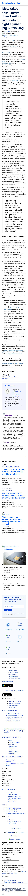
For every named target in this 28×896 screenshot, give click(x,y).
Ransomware (13, 746)
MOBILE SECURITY (8, 681)
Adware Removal (13, 705)
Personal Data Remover (13, 720)
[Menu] (25, 3)
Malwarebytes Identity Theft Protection (12, 363)
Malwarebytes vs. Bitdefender (13, 808)
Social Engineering (14, 742)
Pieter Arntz (7, 31)
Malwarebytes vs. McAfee (12, 810)
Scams (8, 654)
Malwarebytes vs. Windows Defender (15, 813)
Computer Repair (10, 760)
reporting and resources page (14, 353)
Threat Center (20, 629)
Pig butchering (6, 52)
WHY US (4, 805)
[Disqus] (14, 431)
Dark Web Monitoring (14, 703)
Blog (10, 740)
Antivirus (11, 750)
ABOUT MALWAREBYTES (9, 789)
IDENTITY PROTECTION (9, 710)
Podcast (8, 641)
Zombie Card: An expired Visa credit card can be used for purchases (13, 471)
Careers (10, 792)
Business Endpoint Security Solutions (14, 729)
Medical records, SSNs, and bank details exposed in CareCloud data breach (13, 495)
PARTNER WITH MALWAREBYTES (12, 756)
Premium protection (14, 678)
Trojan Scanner (13, 672)
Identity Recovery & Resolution (14, 717)
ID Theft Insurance (11, 719)
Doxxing (11, 753)
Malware (11, 748)
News (4, 464)
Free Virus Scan (13, 676)
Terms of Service (8, 614)
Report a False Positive (14, 798)
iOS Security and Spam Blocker (14, 690)
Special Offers (12, 802)
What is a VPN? (13, 751)
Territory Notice (12, 800)
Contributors (8, 629)
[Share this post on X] (6, 375)
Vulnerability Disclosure (14, 796)
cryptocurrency (15, 80)
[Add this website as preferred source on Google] (14, 36)
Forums (11, 820)
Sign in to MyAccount (15, 821)
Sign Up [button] (8, 610)
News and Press (12, 794)
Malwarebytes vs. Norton (11, 812)
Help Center (12, 823)
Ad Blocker (12, 707)
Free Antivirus (13, 674)
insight (12, 40)
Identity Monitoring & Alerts (13, 713)
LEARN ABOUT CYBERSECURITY (12, 737)
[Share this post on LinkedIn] (8, 375)
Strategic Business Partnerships (15, 763)
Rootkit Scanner (13, 670)
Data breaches (7, 488)
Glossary (19, 641)
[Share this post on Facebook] (3, 375)
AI (3, 512)
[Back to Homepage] (11, 3)
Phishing (11, 744)
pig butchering (14, 46)
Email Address (6, 857)
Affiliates (8, 761)
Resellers (8, 765)
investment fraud (6, 63)
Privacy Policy (13, 614)
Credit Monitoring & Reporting (14, 715)
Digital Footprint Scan (15, 701)
